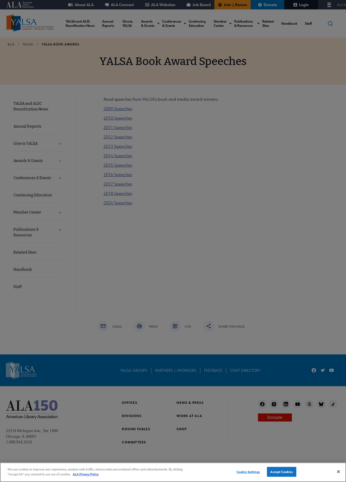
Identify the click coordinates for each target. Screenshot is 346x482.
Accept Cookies (281, 472)
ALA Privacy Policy (86, 474)
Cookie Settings (248, 472)
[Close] (338, 471)
